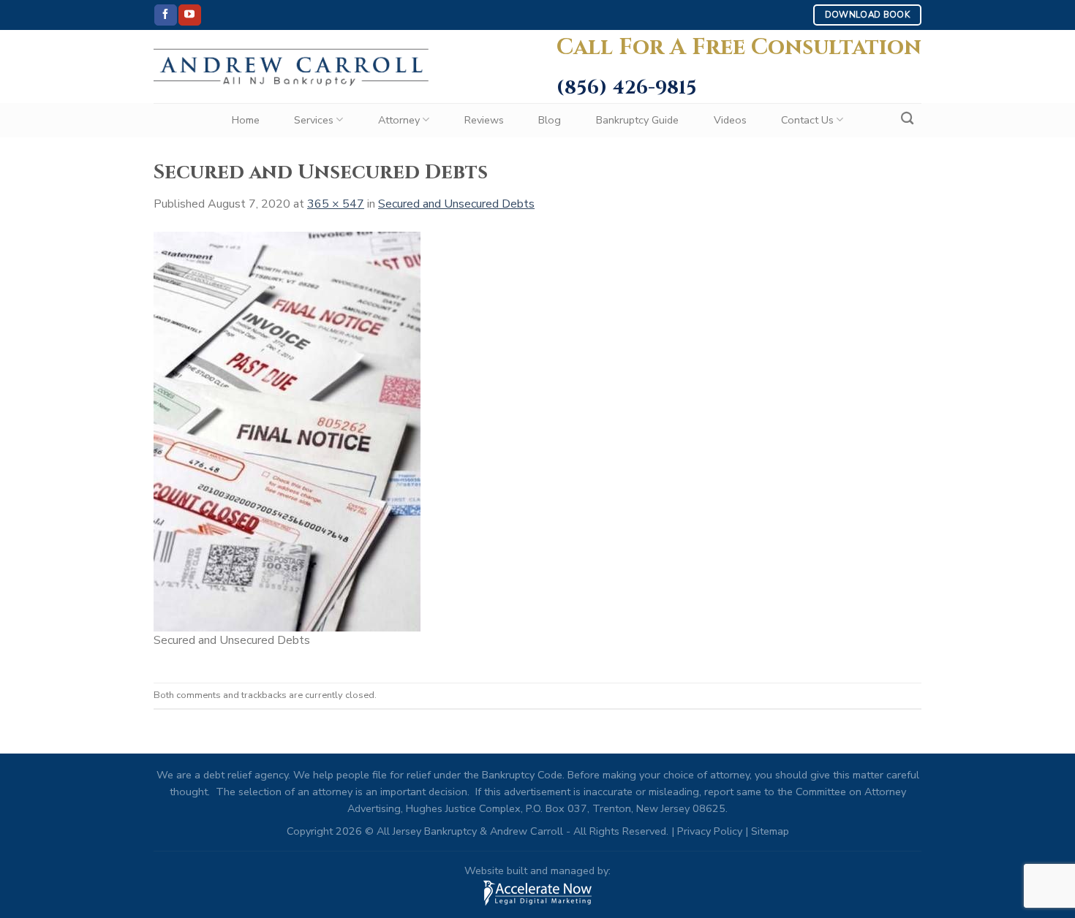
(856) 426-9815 (627, 88)
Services (313, 119)
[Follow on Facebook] (165, 15)
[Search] (907, 118)
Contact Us (807, 119)
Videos (730, 120)
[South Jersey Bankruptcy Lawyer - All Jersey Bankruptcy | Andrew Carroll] (291, 66)
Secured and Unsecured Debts (456, 204)
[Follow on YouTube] (189, 15)
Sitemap (770, 831)
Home (246, 120)
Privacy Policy (709, 831)
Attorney (399, 119)
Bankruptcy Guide (637, 120)
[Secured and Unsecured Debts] (287, 430)
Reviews (484, 120)
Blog (549, 120)
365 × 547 (335, 204)
